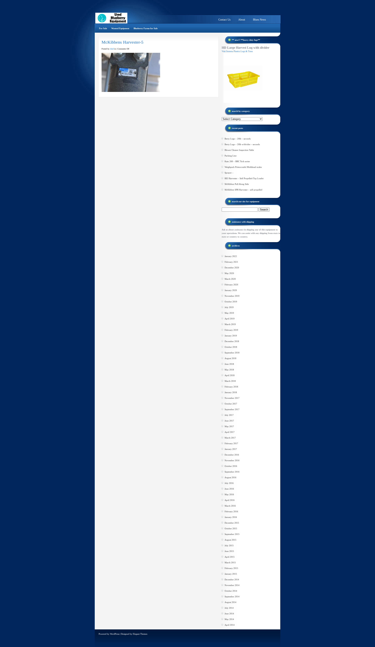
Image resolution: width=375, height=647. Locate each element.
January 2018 (231, 392)
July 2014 (229, 608)
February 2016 (231, 511)
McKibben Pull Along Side (237, 184)
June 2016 (229, 489)
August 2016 (230, 477)
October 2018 (231, 347)
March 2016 (230, 506)
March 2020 (230, 279)
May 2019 (229, 313)
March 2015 (230, 562)
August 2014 (230, 602)
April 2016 (230, 500)
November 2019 (232, 296)
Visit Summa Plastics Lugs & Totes (237, 51)
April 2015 (230, 557)
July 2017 (229, 415)
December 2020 (232, 267)
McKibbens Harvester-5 (122, 42)
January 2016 (231, 517)
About (241, 19)
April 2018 (230, 375)
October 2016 (231, 466)
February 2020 (231, 284)
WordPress (114, 634)
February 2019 (231, 330)
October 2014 (231, 591)
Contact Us (224, 19)
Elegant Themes (140, 634)
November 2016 (232, 460)
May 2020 (229, 273)
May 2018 (229, 369)
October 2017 (231, 404)
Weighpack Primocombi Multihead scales (243, 167)
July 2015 (229, 545)
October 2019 (231, 301)
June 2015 (229, 551)
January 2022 (231, 256)
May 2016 (229, 494)
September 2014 (232, 596)
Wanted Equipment (120, 28)
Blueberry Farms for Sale (146, 28)
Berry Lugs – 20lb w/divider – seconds (242, 144)
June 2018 (229, 364)
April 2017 (230, 432)
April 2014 (230, 625)
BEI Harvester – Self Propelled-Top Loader (244, 178)
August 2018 (230, 358)
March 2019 (230, 324)
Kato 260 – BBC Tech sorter (237, 161)
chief (112, 49)
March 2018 (230, 381)
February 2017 (231, 443)
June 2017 (229, 421)
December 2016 (232, 455)
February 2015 (231, 568)
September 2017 (232, 409)
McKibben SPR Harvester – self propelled (243, 190)
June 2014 (229, 613)
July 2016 (229, 483)
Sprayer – (229, 173)
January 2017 (231, 449)
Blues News (259, 19)
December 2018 (232, 341)
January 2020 (231, 290)
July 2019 (229, 307)
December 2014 (232, 579)
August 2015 (230, 540)
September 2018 (232, 352)
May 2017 (229, 426)
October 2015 (231, 528)
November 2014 (232, 585)
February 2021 (231, 262)
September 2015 (232, 534)
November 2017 (232, 398)
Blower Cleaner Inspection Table (239, 150)
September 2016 (232, 472)
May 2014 (229, 619)
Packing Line (231, 156)
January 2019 (231, 335)
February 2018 (231, 387)
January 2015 (231, 574)
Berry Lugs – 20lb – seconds (238, 138)
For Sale (103, 28)
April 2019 (230, 318)
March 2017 (230, 438)
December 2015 (232, 523)
